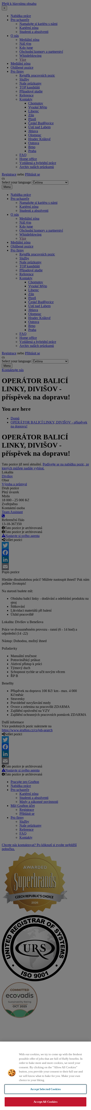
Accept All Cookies (45, 1101)
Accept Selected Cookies (45, 1089)
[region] (45, 1076)
